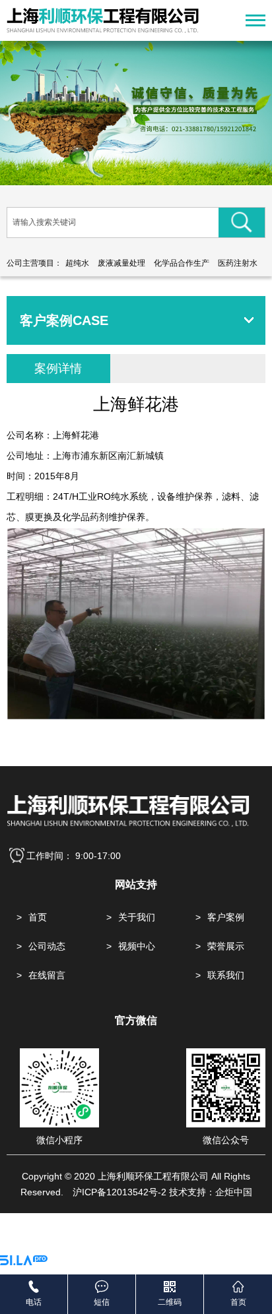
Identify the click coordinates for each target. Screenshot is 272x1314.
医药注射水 (237, 263)
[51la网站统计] (24, 1262)
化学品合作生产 (181, 263)
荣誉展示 (225, 946)
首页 (37, 917)
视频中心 (136, 946)
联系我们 (225, 975)
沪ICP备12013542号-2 (119, 1192)
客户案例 (225, 917)
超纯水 (77, 263)
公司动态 (46, 946)
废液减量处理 (121, 263)
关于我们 (136, 917)
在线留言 (46, 975)
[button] (121, 166)
